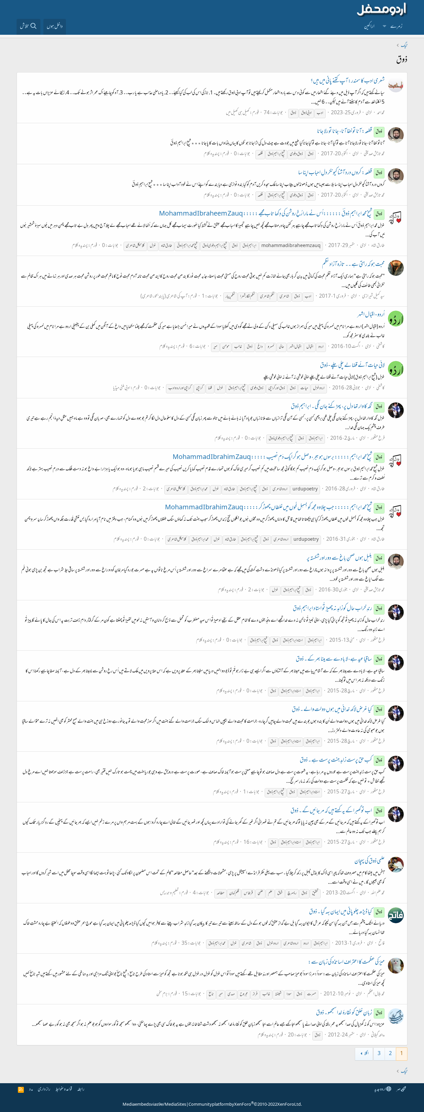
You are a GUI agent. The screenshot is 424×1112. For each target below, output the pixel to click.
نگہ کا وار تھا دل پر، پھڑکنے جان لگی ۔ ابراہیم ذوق (337, 407)
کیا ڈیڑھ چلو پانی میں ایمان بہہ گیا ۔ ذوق (346, 912)
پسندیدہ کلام (212, 154)
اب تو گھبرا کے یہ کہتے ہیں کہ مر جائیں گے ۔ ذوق (337, 811)
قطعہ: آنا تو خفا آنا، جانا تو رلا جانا (350, 131)
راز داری (44, 1089)
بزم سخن (162, 994)
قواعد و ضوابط (64, 1089)
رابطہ (80, 1089)
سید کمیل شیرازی (373, 296)
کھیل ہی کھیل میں (237, 113)
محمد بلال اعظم (376, 994)
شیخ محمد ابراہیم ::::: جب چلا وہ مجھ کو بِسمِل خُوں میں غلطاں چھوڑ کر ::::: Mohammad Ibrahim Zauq (274, 508)
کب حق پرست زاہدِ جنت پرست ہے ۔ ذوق (341, 760)
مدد (31, 1089)
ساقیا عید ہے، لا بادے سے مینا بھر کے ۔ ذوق (339, 659)
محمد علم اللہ (378, 893)
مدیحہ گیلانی (378, 1035)
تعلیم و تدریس (169, 893)
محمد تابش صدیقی (374, 154)
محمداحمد (381, 113)
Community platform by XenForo (245, 1104)
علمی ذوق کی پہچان (369, 861)
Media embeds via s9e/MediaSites (154, 1104)
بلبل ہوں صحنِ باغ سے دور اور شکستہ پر (345, 558)
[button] (384, 27)
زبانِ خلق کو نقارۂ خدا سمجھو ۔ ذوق (349, 1013)
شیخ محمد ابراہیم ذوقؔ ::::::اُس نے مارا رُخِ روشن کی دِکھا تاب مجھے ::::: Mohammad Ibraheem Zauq (271, 214)
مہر (399, 1089)
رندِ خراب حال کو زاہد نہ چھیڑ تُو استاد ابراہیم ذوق (338, 609)
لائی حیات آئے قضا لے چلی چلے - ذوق (352, 366)
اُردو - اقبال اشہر (371, 315)
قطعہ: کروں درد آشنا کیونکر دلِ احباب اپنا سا (340, 173)
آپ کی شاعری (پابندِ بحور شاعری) (163, 296)
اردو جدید (380, 1089)
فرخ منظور (378, 438)
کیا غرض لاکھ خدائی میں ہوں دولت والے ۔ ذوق (337, 710)
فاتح (381, 943)
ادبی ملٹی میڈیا (121, 388)
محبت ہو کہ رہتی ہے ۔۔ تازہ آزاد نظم (353, 265)
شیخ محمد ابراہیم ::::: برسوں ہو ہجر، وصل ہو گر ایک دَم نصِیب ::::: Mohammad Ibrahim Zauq (278, 457)
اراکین (369, 27)
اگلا (366, 1053)
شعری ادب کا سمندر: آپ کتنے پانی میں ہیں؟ (347, 81)
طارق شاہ (378, 245)
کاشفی (380, 346)
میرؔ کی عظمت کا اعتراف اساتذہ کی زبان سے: (346, 962)
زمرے (396, 27)
